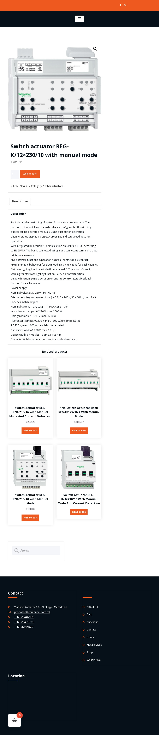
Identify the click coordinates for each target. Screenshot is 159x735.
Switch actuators (53, 186)
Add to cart (29, 174)
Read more (79, 511)
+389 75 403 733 (24, 622)
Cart (89, 614)
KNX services (94, 644)
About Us (92, 607)
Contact (91, 629)
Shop (90, 652)
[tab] (20, 201)
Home (90, 637)
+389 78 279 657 (24, 627)
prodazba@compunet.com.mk (32, 612)
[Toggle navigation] (79, 19)
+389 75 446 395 (24, 617)
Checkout (92, 622)
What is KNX (94, 660)
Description (20, 201)
